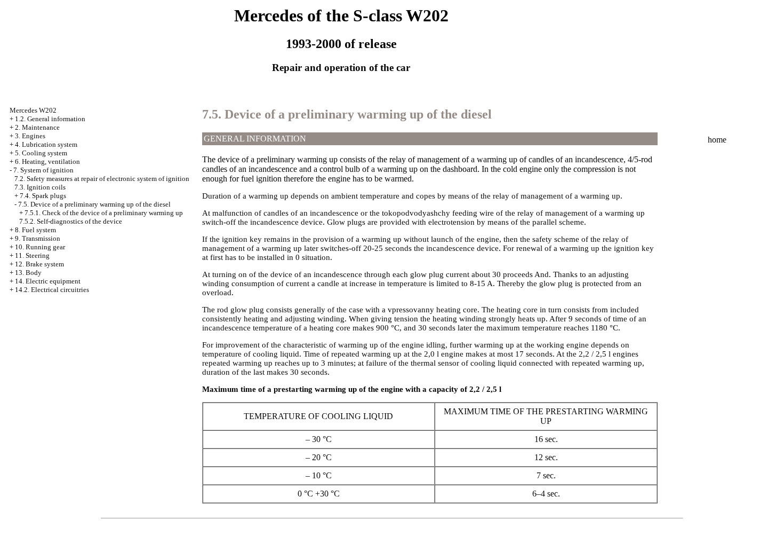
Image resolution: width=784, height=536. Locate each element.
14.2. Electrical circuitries (52, 290)
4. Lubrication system (46, 144)
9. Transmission (37, 238)
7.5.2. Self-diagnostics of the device (70, 221)
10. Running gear (40, 247)
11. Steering (32, 255)
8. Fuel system (35, 230)
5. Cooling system (41, 153)
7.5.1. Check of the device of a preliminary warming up (104, 213)
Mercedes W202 (33, 110)
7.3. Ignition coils (40, 187)
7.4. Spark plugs (43, 196)
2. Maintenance (37, 127)
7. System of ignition (43, 170)
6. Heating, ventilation (47, 161)
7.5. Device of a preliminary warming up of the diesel (94, 204)
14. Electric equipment (48, 281)
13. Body (28, 273)
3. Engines (30, 136)
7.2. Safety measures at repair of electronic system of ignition (101, 179)
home (717, 139)
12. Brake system (39, 264)
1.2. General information (50, 119)
